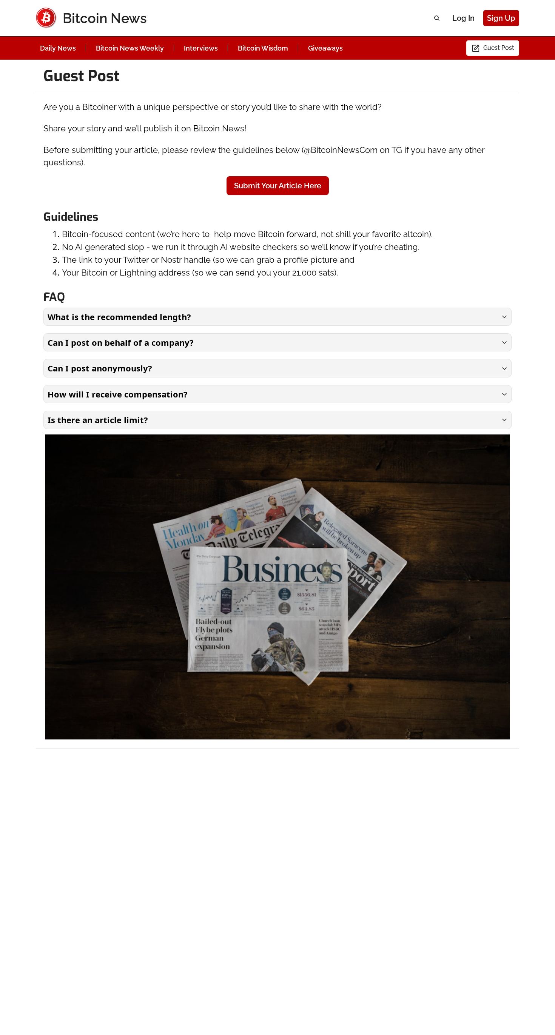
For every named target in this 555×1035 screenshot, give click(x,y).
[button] (277, 317)
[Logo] (46, 18)
